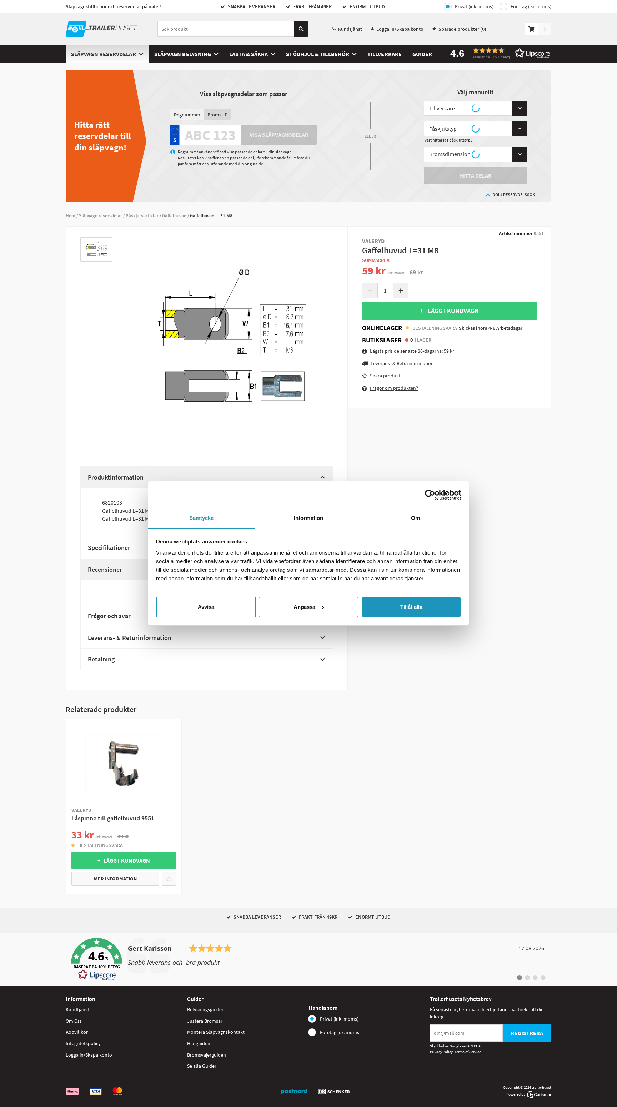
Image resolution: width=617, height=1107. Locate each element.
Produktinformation (116, 477)
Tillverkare (384, 54)
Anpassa (304, 607)
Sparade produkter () (462, 29)
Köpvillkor (77, 1032)
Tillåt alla (411, 607)
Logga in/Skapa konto (399, 29)
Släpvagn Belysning (182, 54)
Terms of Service (468, 1051)
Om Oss (74, 1021)
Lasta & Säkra (248, 54)
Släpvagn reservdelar (103, 54)
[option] (96, 249)
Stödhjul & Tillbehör (317, 54)
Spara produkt (385, 375)
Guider (422, 54)
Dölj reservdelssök (513, 194)
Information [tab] (308, 518)
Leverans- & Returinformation (129, 638)
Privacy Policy (441, 1051)
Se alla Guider (201, 1066)
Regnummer (187, 114)
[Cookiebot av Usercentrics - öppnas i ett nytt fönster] (430, 495)
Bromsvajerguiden (206, 1055)
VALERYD (373, 240)
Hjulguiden (198, 1043)
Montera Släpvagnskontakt (216, 1032)
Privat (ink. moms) (474, 6)
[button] (497, 53)
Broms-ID (217, 114)
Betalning (101, 659)
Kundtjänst (350, 29)
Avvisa (206, 607)
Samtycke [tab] (201, 518)
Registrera (527, 1033)
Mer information (115, 878)
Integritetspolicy (83, 1043)
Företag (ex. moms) (531, 6)
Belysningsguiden (206, 1009)
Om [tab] (415, 518)
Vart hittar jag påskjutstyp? (448, 140)
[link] (308, 959)
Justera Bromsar (204, 1021)
